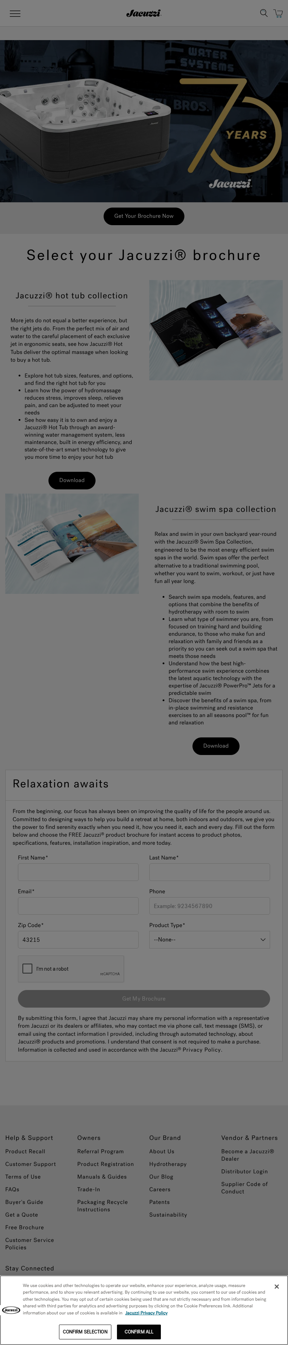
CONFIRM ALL (139, 1332)
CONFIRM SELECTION (85, 1332)
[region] (144, 1310)
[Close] (276, 1286)
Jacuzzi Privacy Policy (146, 1313)
